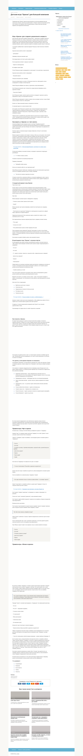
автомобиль (67, 75)
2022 (57, 71)
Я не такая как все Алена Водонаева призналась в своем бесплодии (66, 34)
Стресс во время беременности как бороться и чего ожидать (66, 52)
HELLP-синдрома (58, 73)
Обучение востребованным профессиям (18, 717)
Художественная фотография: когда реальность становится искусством (19, 736)
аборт (67, 73)
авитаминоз (62, 75)
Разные (60, 8)
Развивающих (60, 19)
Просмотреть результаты (63, 28)
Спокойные (20, 8)
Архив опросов (59, 30)
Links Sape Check (15, 700)
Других (58, 25)
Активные (14, 8)
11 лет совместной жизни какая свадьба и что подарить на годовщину (66, 40)
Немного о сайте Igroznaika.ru (24, 749)
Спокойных (59, 21)
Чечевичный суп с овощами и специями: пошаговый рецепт (39, 717)
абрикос (57, 75)
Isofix (63, 73)
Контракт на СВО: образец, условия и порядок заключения (41, 735)
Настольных (60, 23)
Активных (59, 22)
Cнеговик (64, 71)
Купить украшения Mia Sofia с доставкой (39, 701)
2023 (60, 71)
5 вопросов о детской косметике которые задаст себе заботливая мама (66, 57)
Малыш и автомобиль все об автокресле (66, 46)
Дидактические (29, 8)
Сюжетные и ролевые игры (40, 8)
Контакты (14, 749)
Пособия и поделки (53, 8)
